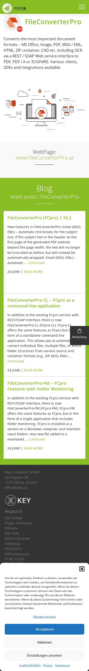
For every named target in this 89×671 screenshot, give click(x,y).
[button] (82, 568)
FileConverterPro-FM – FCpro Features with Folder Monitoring (40, 386)
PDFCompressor (17, 554)
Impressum (62, 665)
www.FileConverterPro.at (45, 157)
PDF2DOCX (13, 548)
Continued (36, 262)
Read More (33, 271)
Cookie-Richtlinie (30, 665)
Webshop (79, 337)
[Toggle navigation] (80, 7)
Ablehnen (44, 642)
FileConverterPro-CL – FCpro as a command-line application (40, 303)
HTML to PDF (15, 559)
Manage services (44, 617)
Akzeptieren (44, 629)
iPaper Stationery (18, 523)
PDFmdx (11, 528)
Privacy (48, 665)
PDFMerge (13, 543)
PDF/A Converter (18, 538)
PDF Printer (14, 518)
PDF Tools (12, 533)
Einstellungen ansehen (44, 655)
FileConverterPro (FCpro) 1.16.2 (39, 217)
